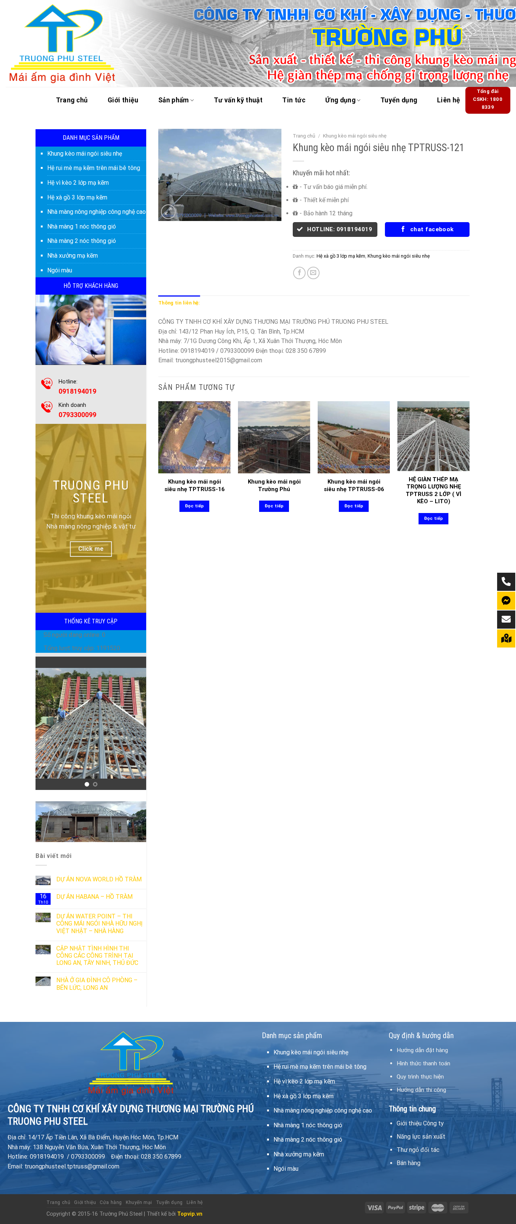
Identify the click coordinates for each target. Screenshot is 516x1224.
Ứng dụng (340, 100)
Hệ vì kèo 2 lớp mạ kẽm (78, 182)
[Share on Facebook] (299, 273)
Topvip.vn (189, 1214)
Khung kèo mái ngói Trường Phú (274, 485)
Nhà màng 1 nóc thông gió (81, 226)
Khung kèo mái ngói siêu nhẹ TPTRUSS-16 (194, 485)
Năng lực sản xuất (421, 1136)
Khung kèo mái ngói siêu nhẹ (84, 153)
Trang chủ (72, 100)
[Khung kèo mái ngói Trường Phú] (274, 437)
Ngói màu (59, 270)
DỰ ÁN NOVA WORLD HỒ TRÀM (99, 879)
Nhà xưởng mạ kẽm (72, 255)
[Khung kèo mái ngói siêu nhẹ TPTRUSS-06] (354, 437)
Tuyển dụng (398, 100)
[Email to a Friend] (313, 273)
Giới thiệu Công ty (420, 1123)
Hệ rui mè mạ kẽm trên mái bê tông (93, 168)
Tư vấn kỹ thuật (238, 100)
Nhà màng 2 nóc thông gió (81, 240)
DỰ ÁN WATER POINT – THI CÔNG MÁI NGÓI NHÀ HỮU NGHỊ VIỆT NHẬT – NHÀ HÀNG (99, 923)
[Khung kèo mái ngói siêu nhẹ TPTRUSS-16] (194, 437)
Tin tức (293, 100)
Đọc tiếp (194, 505)
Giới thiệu (123, 100)
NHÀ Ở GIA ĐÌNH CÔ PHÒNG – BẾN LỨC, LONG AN (96, 984)
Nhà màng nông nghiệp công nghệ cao (96, 211)
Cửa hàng (111, 1202)
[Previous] (47, 723)
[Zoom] (168, 211)
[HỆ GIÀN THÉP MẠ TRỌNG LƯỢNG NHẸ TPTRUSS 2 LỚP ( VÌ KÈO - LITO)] (433, 436)
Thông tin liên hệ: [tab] (179, 303)
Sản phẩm (173, 100)
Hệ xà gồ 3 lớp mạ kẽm (77, 197)
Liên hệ (448, 100)
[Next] (134, 723)
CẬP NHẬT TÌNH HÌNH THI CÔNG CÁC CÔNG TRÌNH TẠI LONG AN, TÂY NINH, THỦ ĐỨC (97, 955)
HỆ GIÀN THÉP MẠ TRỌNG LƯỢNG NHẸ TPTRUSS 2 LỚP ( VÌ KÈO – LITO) (433, 490)
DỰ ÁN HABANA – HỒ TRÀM (94, 896)
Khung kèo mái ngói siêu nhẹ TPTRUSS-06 (354, 485)
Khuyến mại (139, 1202)
